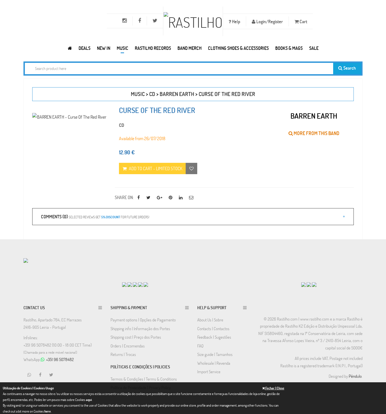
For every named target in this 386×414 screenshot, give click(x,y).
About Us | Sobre (210, 320)
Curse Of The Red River (227, 93)
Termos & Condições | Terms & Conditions (143, 379)
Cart (303, 21)
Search (349, 68)
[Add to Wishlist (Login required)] (191, 168)
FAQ (200, 346)
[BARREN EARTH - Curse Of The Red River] (69, 117)
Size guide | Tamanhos (215, 354)
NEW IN (103, 48)
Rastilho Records (153, 48)
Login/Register (269, 21)
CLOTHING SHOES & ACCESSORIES (238, 48)
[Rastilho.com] (70, 48)
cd (152, 93)
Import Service (208, 371)
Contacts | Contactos (213, 328)
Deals (84, 48)
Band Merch (189, 48)
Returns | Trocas (123, 354)
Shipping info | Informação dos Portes (140, 328)
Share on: (124, 197)
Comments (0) (95, 216)
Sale (313, 48)
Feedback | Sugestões (214, 337)
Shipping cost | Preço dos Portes (135, 337)
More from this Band (316, 133)
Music (122, 48)
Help (235, 21)
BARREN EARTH (177, 93)
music (138, 93)
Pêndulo (355, 376)
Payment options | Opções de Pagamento (143, 320)
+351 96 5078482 (60, 359)
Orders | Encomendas (127, 346)
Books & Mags (289, 48)
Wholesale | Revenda (213, 363)
